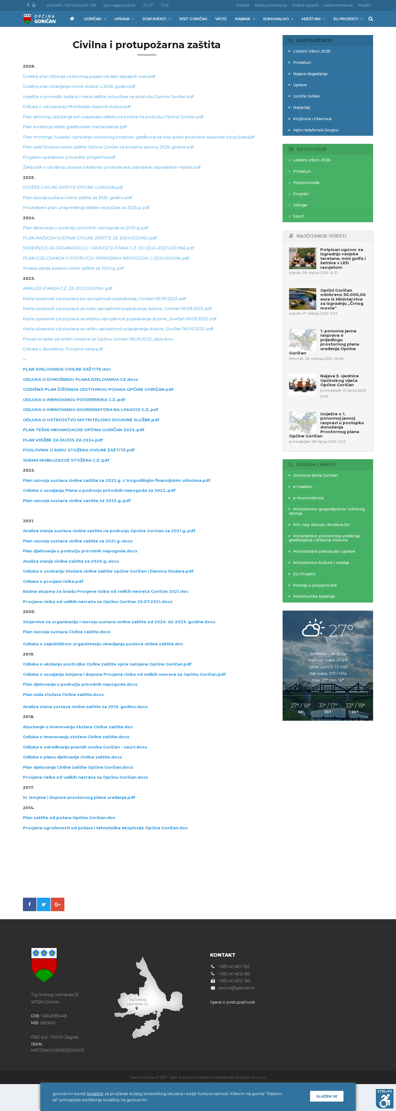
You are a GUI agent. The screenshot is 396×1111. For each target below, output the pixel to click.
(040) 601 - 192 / (60, 5)
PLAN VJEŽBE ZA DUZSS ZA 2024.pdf (63, 440)
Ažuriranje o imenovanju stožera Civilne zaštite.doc (78, 726)
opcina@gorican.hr (119, 5)
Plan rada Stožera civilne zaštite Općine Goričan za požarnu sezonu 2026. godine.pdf (108, 146)
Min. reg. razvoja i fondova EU (321, 524)
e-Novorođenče (308, 498)
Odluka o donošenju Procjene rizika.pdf (63, 348)
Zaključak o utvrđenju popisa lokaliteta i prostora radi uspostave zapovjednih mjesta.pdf (111, 167)
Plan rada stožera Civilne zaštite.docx (63, 694)
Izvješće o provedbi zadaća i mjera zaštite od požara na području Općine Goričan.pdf (108, 96)
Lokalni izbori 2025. (311, 51)
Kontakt (242, 5)
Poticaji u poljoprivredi (314, 585)
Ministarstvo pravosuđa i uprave (323, 551)
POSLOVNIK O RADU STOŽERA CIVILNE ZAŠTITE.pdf (79, 449)
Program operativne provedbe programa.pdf (69, 157)
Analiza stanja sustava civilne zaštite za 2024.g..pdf (73, 268)
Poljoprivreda (305, 182)
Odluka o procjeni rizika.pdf (53, 581)
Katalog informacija (271, 5)
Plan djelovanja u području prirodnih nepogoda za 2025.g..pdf (85, 227)
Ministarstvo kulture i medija (320, 562)
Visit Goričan (193, 18)
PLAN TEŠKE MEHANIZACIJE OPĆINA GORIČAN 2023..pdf (83, 429)
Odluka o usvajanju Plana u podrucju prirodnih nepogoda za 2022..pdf (99, 490)
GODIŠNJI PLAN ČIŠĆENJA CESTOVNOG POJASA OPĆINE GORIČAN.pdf (98, 389)
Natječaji (301, 107)
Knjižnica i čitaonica (311, 118)
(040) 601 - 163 (84, 5)
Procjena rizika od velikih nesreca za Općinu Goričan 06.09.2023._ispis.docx (98, 339)
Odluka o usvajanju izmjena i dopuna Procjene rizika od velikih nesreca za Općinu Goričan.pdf (124, 674)
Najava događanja (309, 73)
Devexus (258, 1077)
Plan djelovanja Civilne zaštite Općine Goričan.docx (78, 767)
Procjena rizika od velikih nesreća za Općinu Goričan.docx (85, 777)
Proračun (301, 62)
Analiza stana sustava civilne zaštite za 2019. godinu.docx (85, 706)
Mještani (311, 18)
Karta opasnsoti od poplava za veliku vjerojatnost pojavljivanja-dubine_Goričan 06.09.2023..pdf (118, 328)
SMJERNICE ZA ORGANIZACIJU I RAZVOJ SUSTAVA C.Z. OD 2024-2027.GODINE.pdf (108, 247)
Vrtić (221, 18)
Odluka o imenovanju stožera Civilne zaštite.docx (76, 736)
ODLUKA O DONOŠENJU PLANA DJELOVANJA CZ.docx (80, 379)
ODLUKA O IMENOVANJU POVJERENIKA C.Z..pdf (74, 399)
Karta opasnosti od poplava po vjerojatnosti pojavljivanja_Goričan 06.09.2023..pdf (104, 298)
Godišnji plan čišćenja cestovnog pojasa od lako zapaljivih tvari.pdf (89, 76)
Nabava (243, 18)
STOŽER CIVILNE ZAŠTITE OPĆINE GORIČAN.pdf (73, 187)
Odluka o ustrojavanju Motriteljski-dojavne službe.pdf (76, 106)
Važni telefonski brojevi (315, 130)
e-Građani (302, 486)
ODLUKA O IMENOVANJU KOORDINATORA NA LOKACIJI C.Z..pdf (90, 409)
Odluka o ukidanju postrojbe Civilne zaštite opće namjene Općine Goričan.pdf (107, 664)
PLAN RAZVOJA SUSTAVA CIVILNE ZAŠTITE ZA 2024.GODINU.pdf (90, 238)
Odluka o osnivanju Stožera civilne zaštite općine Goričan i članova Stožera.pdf (108, 571)
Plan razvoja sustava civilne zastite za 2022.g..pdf (77, 500)
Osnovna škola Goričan (315, 475)
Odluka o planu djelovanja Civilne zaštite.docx (72, 757)
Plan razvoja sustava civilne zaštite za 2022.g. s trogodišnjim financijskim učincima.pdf (116, 480)
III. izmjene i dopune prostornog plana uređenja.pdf (79, 797)
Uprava (122, 18)
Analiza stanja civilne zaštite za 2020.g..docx (71, 561)
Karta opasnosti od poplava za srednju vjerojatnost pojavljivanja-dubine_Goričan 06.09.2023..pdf (119, 318)
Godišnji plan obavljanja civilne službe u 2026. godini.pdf (79, 86)
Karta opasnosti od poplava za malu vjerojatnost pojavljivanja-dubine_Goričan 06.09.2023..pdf (117, 308)
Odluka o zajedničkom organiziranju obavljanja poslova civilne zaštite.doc (103, 643)
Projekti (364, 5)
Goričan (93, 18)
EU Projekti (346, 18)
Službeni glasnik (305, 5)
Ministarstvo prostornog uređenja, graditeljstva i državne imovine (324, 538)
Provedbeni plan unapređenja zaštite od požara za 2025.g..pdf (86, 207)
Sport (298, 216)
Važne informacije (338, 5)
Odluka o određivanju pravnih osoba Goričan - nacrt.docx (85, 747)
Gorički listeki (306, 96)
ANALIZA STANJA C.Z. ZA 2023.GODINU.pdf (67, 288)
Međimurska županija (313, 596)
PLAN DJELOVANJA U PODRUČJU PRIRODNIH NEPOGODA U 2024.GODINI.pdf (106, 258)
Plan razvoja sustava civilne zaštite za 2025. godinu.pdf (77, 197)
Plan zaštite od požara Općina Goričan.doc (69, 817)
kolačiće (95, 1093)
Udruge (299, 205)
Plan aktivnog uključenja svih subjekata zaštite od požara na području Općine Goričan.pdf (113, 116)
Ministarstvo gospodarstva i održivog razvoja (327, 511)
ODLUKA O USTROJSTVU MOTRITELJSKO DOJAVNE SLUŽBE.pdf (91, 419)
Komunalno (276, 18)
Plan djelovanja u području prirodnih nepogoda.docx (80, 550)
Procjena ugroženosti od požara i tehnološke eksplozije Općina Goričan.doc (105, 827)
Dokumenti (155, 18)
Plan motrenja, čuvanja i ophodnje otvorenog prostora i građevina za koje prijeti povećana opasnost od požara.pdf (138, 137)
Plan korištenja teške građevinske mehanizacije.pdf (75, 126)
